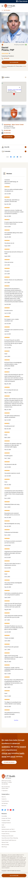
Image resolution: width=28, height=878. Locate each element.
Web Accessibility (5, 844)
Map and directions (6, 786)
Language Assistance (6, 822)
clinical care (6, 753)
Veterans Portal (5, 842)
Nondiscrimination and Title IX (8, 829)
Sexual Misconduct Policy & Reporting (10, 838)
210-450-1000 (6, 58)
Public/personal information (7, 835)
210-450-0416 (7, 132)
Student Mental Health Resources (9, 840)
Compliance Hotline (6, 820)
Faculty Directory (5, 801)
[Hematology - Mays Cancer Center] (14, 113)
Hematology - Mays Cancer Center (14, 124)
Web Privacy (4, 846)
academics (6, 747)
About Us (4, 796)
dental (4, 756)
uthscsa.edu (12, 857)
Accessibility (4, 816)
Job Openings (5, 803)
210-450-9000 (5, 784)
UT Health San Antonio (9, 762)
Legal (3, 824)
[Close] (19, 87)
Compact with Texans (6, 818)
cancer (12, 756)
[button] (14, 94)
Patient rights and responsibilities (9, 831)
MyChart (3, 827)
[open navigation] (2, 6)
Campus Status (5, 788)
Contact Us (4, 799)
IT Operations (5, 790)
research (22, 747)
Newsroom (4, 805)
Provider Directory (5, 833)
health (21, 753)
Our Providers (7, 10)
